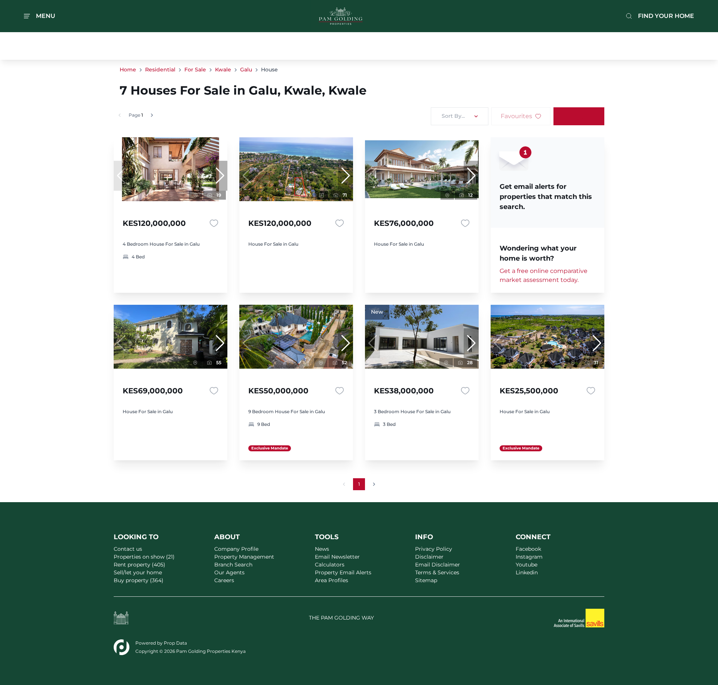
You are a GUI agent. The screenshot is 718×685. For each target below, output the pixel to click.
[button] (219, 176)
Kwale (223, 69)
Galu (246, 69)
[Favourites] (213, 223)
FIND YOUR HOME (666, 15)
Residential (160, 69)
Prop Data (175, 643)
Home (128, 69)
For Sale (195, 69)
